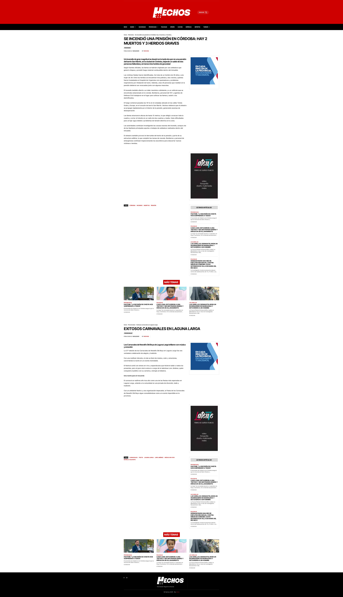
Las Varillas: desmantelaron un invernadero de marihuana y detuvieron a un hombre (204, 245)
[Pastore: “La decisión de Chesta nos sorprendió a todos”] (139, 293)
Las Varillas (194, 242)
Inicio (125, 35)
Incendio (139, 205)
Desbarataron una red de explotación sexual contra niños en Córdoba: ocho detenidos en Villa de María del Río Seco (203, 264)
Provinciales (195, 212)
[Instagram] (127, 578)
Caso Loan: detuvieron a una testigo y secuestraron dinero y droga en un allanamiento (204, 229)
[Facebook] (124, 578)
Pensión (153, 205)
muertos (147, 205)
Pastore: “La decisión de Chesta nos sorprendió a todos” (203, 215)
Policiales (131, 35)
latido (177, 592)
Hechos (146, 51)
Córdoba (132, 205)
